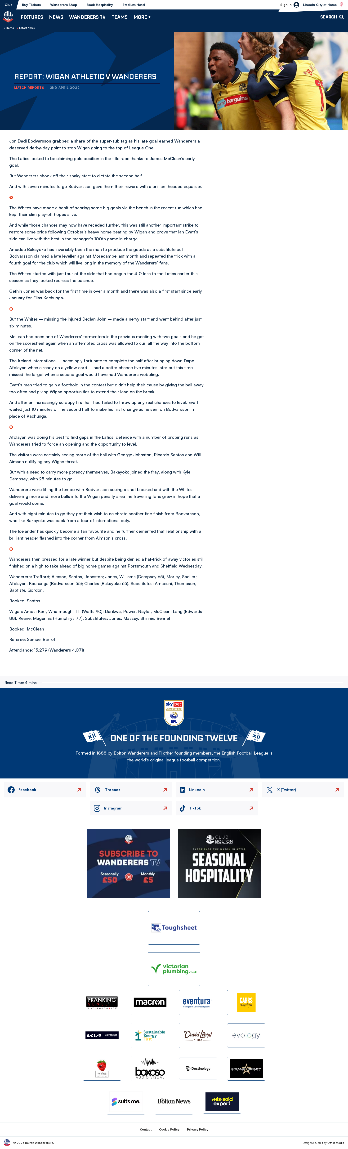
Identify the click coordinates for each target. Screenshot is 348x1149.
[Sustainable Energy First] (150, 1035)
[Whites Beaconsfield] (102, 1069)
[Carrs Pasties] (246, 1002)
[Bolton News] (174, 1101)
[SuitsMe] (126, 1102)
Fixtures (32, 17)
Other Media (335, 1143)
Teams (120, 17)
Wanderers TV (87, 17)
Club (9, 5)
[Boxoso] (150, 1068)
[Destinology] (198, 1068)
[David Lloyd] (198, 1035)
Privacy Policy (197, 1129)
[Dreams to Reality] (246, 1069)
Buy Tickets (31, 5)
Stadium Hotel (133, 5)
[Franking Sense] (102, 1002)
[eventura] (198, 1002)
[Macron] (150, 1002)
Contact (146, 1129)
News (56, 17)
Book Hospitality (100, 5)
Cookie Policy (169, 1129)
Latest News (27, 28)
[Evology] (246, 1035)
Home (10, 28)
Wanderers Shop (63, 5)
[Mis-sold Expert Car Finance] (222, 1102)
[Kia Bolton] (102, 1035)
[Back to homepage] (8, 16)
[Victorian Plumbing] (174, 969)
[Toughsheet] (174, 928)
